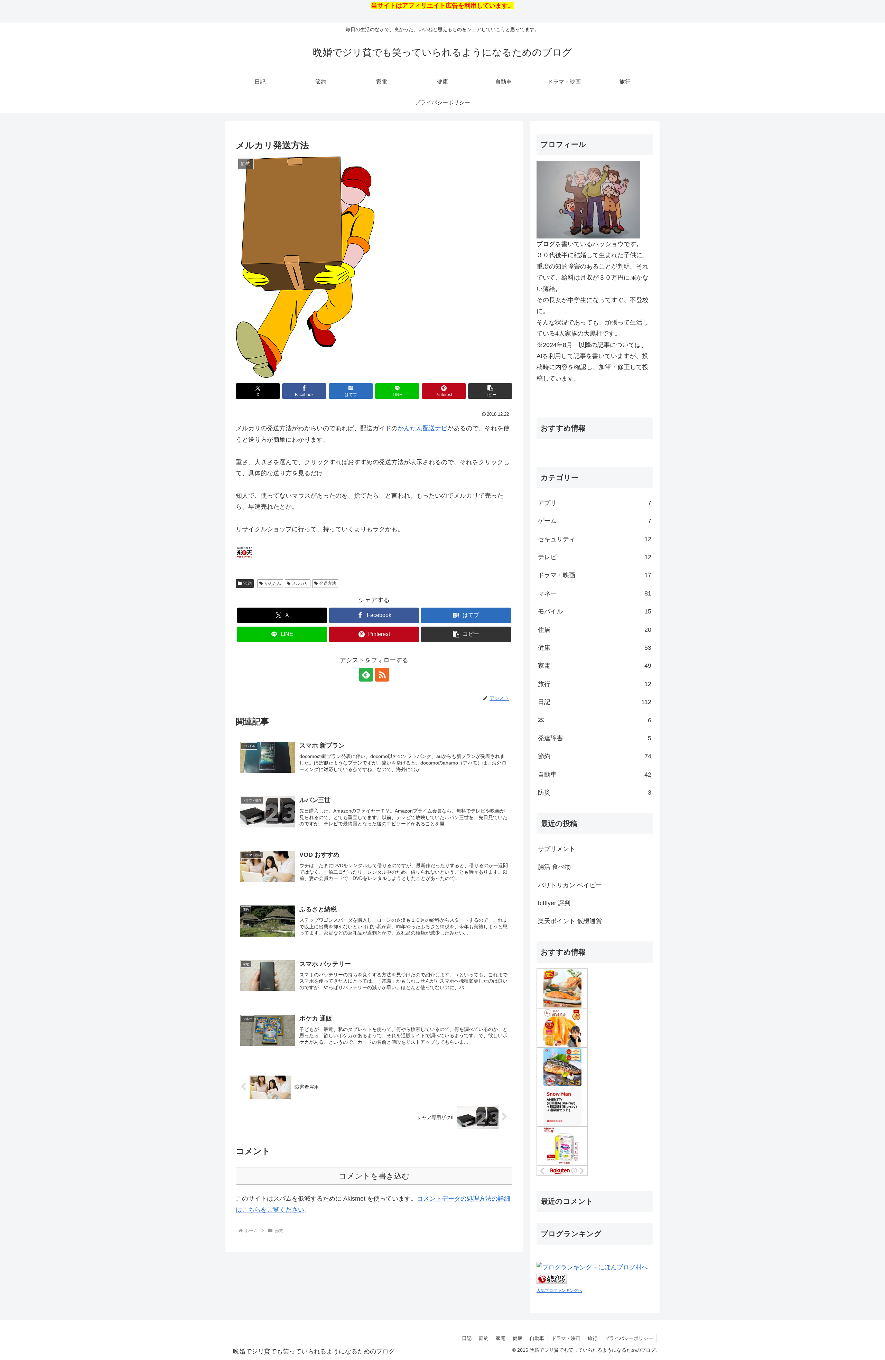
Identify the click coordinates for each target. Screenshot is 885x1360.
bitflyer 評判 (554, 903)
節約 (247, 583)
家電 (500, 1338)
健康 (517, 1338)
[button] (490, 391)
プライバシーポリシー (629, 1338)
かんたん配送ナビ (422, 428)
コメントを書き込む (374, 1176)
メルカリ (300, 583)
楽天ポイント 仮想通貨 (570, 921)
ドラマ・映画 (565, 1338)
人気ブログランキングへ (559, 1290)
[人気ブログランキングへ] (552, 1278)
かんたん (272, 583)
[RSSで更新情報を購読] (382, 675)
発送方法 (327, 583)
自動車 (537, 1338)
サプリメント (556, 848)
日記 (467, 1338)
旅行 (592, 1338)
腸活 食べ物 (554, 866)
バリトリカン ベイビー (570, 885)
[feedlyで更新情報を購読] (366, 675)
